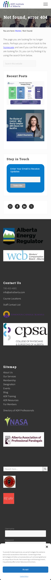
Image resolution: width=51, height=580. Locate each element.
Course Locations (12, 298)
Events (6, 388)
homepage (8, 47)
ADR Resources (10, 400)
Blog (5, 392)
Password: (9, 540)
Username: (10, 528)
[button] (47, 546)
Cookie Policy (24, 576)
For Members (10, 404)
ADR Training (9, 396)
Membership (9, 380)
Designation (9, 384)
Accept (26, 569)
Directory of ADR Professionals (18, 410)
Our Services (9, 376)
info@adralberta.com (14, 292)
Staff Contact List (12, 304)
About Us (8, 372)
